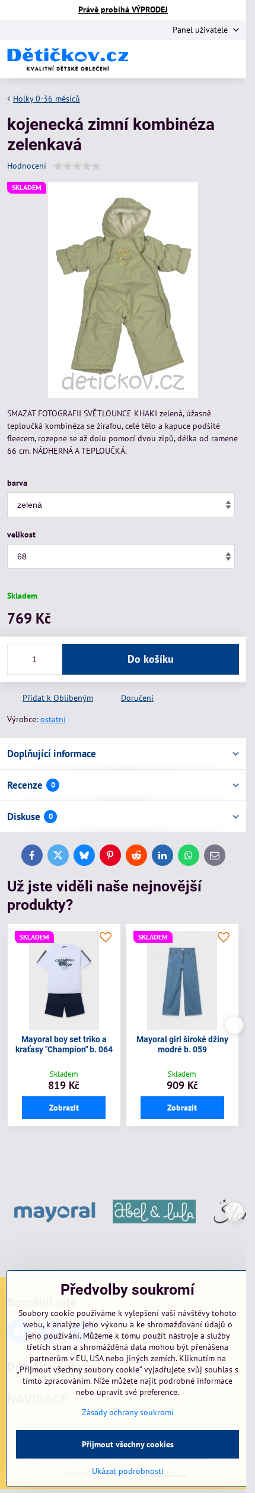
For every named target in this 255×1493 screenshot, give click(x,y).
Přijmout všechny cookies (128, 1444)
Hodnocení (26, 165)
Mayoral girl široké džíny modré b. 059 (182, 1045)
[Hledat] (175, 59)
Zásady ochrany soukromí (128, 1412)
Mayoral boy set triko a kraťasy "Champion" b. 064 (64, 1045)
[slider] (77, 166)
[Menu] (232, 59)
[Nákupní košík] (203, 59)
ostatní (53, 719)
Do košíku (151, 659)
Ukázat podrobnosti (128, 1471)
